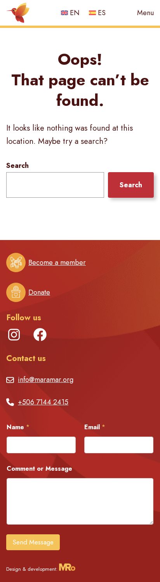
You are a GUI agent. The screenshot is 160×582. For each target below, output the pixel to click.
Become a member (57, 262)
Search (17, 166)
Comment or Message (39, 468)
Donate (39, 292)
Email (94, 427)
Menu (145, 13)
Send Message (33, 542)
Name (18, 427)
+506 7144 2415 (43, 402)
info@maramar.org (45, 380)
